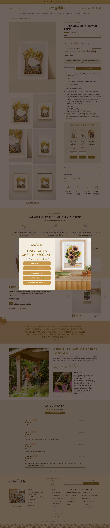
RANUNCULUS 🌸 (37, 273)
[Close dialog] (89, 240)
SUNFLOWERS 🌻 (37, 263)
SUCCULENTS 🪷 (37, 268)
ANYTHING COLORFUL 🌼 (37, 283)
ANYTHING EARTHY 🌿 (37, 278)
